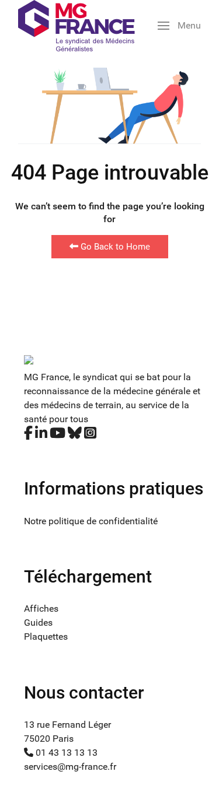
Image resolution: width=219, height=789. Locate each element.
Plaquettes (46, 636)
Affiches (41, 608)
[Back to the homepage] (76, 25)
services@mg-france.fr (70, 766)
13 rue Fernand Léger (67, 724)
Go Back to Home (114, 246)
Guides (38, 622)
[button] (179, 26)
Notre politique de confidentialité (91, 521)
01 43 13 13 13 (65, 752)
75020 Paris (49, 738)
